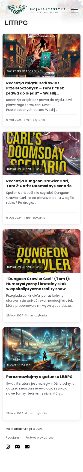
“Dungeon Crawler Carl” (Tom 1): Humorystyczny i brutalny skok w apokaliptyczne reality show (38, 283)
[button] (74, 9)
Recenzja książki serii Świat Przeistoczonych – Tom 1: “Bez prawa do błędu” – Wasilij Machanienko (35, 90)
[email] (27, 447)
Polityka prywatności (40, 438)
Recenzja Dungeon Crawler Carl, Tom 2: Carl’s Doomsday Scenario (39, 183)
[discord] (17, 447)
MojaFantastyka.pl (19, 429)
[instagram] (8, 447)
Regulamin (13, 438)
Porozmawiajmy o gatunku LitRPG (39, 376)
